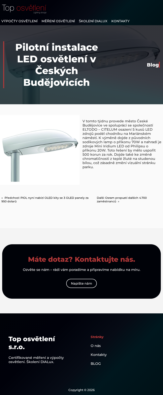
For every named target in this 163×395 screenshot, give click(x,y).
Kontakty (99, 355)
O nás (96, 346)
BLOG (96, 363)
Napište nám (81, 283)
